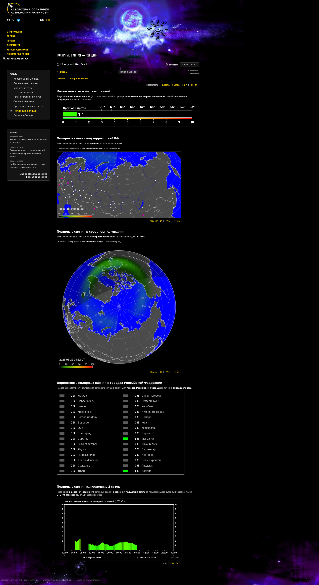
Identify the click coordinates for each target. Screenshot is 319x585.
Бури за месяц (26, 92)
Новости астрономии (17, 49)
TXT (178, 563)
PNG (167, 221)
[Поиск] (13, 20)
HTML (177, 221)
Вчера (63, 72)
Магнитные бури (22, 88)
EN (48, 20)
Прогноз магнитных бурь (27, 96)
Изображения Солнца (25, 78)
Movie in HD (156, 221)
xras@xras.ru (93, 580)
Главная (61, 78)
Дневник (11, 36)
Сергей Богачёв (63, 580)
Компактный (128, 72)
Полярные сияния (78, 78)
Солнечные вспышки (25, 83)
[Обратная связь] (8, 20)
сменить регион (189, 64)
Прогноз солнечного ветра (28, 106)
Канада (175, 85)
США (184, 85)
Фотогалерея (13, 45)
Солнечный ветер (23, 101)
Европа (165, 85)
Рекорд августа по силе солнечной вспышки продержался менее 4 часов (27, 153)
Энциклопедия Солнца (18, 54)
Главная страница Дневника (33, 174)
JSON (171, 563)
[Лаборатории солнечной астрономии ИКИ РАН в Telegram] (18, 20)
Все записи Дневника (36, 177)
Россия (193, 85)
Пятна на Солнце (23, 115)
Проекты (11, 40)
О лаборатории (14, 31)
